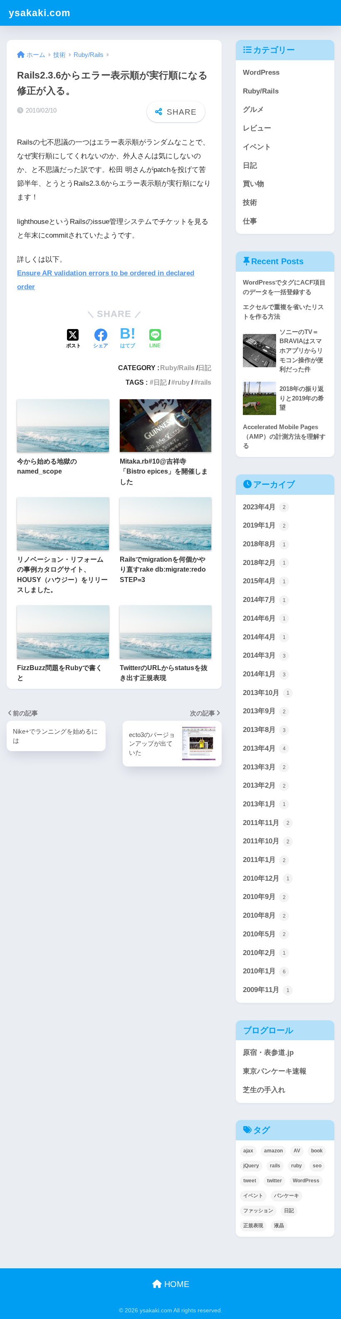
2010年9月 (264, 897)
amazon (273, 1151)
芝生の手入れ (264, 1090)
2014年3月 (264, 655)
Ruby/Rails (177, 367)
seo (317, 1166)
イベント (257, 147)
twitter (274, 1181)
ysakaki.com (39, 12)
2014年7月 (264, 600)
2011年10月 (266, 841)
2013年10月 (266, 693)
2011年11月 (266, 823)
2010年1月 (264, 971)
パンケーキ (286, 1196)
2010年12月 (266, 878)
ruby (182, 382)
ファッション (258, 1210)
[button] (198, 743)
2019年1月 (264, 525)
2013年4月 (264, 748)
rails (204, 382)
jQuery (251, 1166)
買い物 (253, 184)
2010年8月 (264, 915)
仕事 (250, 221)
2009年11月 (266, 990)
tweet (249, 1181)
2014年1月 (264, 674)
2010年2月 (264, 953)
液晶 (279, 1225)
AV (297, 1151)
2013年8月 (264, 730)
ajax (248, 1151)
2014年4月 (264, 637)
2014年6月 (264, 618)
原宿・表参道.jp (268, 1052)
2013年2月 (264, 785)
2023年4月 (264, 507)
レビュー (257, 128)
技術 (250, 202)
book (317, 1151)
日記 (204, 367)
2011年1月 (264, 860)
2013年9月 (264, 711)
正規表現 (253, 1225)
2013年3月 (264, 767)
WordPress (261, 72)
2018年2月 (264, 563)
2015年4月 (264, 581)
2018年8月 (264, 544)
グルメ (253, 109)
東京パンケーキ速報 (274, 1071)
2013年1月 (264, 804)
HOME (175, 1284)
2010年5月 (264, 934)
